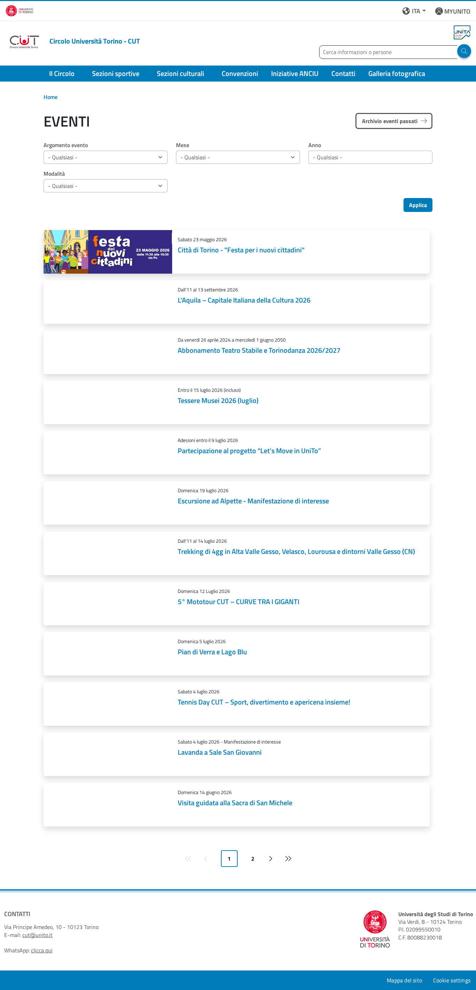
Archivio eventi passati (389, 121)
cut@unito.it (37, 935)
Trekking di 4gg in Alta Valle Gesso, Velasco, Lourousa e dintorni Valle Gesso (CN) (296, 551)
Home (50, 97)
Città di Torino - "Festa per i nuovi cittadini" (241, 249)
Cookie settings (451, 980)
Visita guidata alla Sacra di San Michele (235, 802)
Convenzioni (240, 73)
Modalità (54, 173)
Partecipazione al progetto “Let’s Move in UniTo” (249, 450)
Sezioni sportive (115, 73)
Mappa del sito (404, 980)
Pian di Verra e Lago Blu (212, 651)
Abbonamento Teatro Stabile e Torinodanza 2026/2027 (259, 350)
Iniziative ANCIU (294, 73)
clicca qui (42, 950)
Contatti (343, 73)
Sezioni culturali (180, 73)
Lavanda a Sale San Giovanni (220, 752)
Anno (314, 145)
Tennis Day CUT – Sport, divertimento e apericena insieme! (264, 701)
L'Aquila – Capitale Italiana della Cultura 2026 (244, 300)
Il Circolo (62, 73)
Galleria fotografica (396, 73)
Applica (418, 205)
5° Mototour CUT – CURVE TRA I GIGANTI (238, 601)
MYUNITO (457, 11)
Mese (182, 145)
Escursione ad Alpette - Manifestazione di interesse (253, 500)
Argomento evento (66, 145)
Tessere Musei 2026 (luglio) (218, 400)
